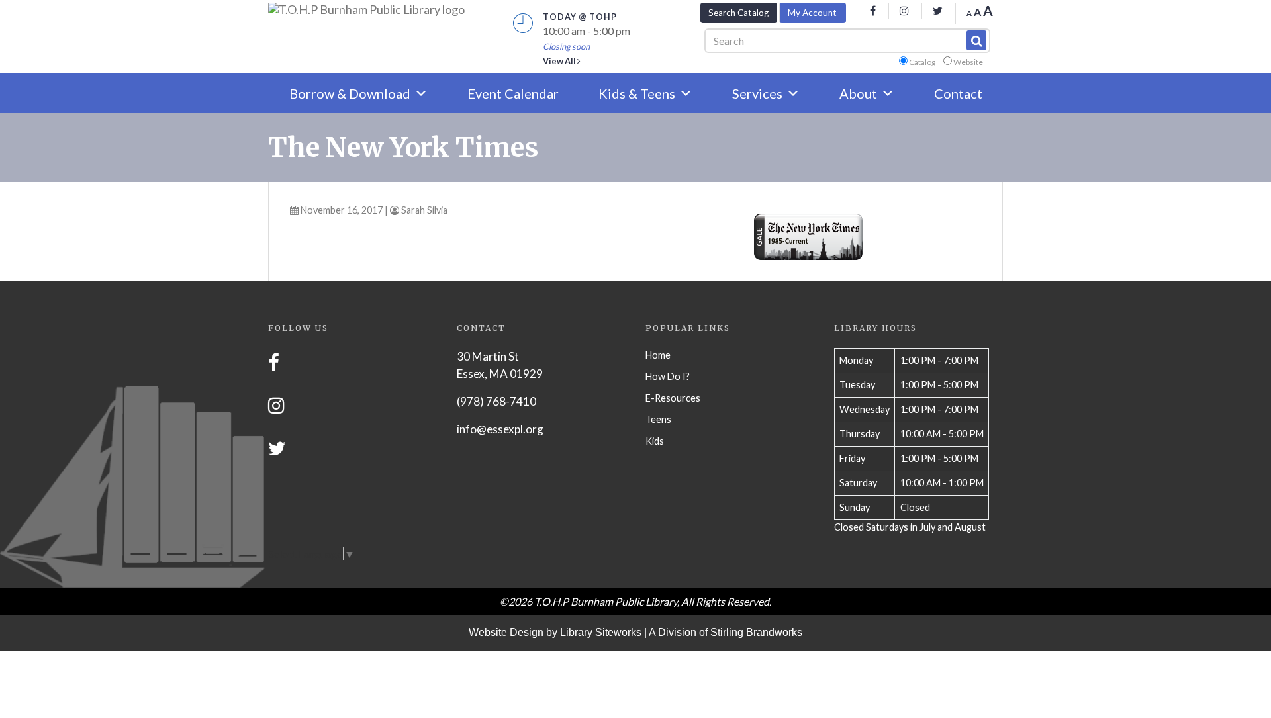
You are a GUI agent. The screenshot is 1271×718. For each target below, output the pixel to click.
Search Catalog (738, 12)
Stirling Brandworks (756, 632)
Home (658, 355)
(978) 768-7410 (496, 401)
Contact (958, 93)
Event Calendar (513, 93)
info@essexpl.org (500, 429)
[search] (976, 40)
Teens (658, 419)
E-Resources (672, 398)
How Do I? (667, 376)
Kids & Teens (636, 93)
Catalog (922, 62)
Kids (654, 441)
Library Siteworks (600, 632)
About (858, 93)
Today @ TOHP (580, 16)
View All (560, 61)
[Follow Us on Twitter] (277, 448)
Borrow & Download (349, 93)
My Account (812, 12)
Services (757, 93)
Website (968, 62)
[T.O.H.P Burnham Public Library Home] (366, 9)
